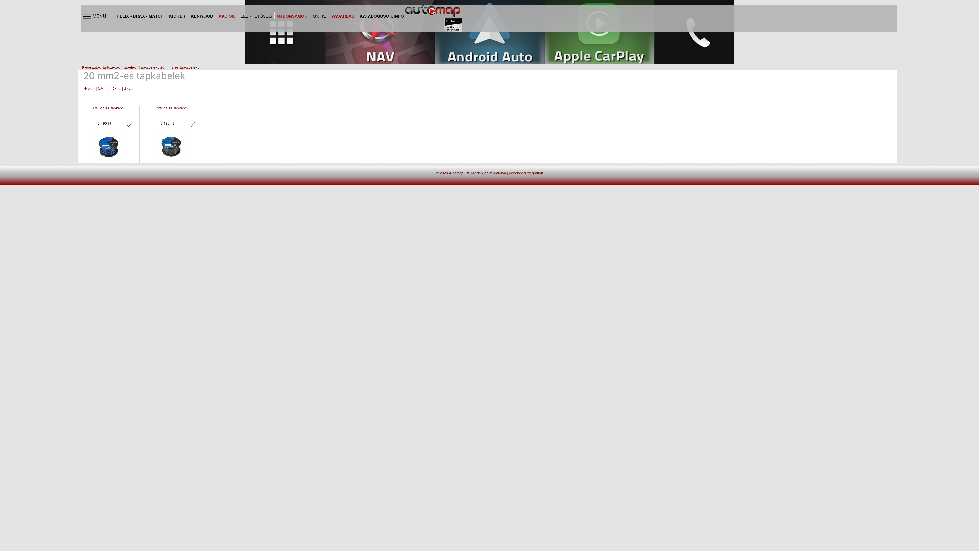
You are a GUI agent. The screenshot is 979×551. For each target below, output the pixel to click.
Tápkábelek (148, 67)
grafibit (537, 173)
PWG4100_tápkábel (171, 107)
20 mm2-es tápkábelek (178, 67)
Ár (114, 88)
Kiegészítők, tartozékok (101, 67)
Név (86, 88)
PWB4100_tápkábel (109, 107)
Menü (98, 15)
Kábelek (129, 67)
